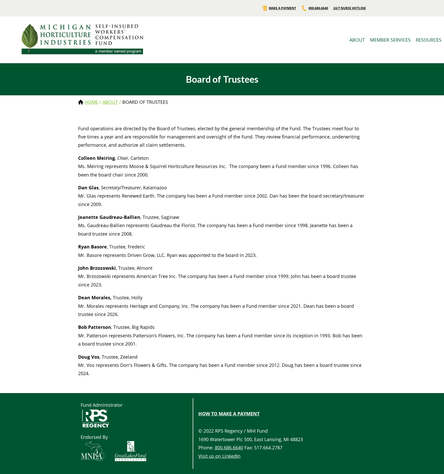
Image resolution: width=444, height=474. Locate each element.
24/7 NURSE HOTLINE (349, 8)
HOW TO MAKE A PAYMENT (229, 414)
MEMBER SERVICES (390, 40)
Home (91, 102)
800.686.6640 (318, 8)
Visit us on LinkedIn (219, 456)
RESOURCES (428, 40)
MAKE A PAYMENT (282, 8)
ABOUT (357, 40)
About (110, 102)
